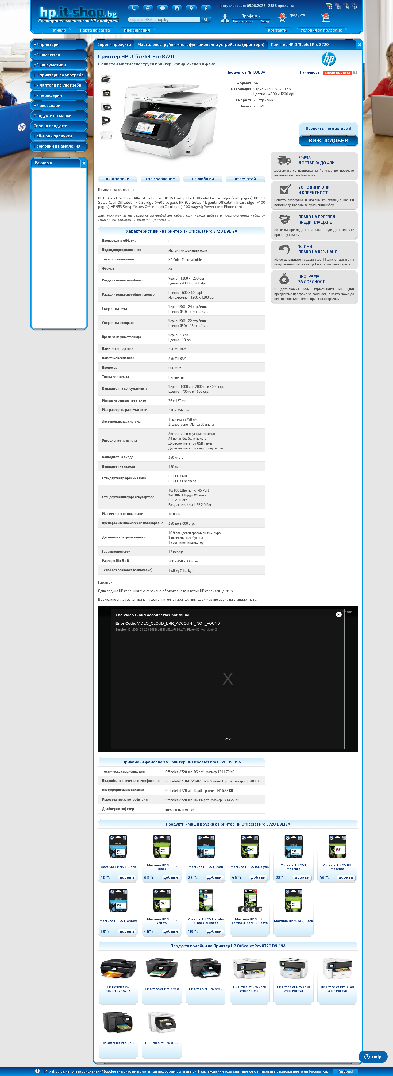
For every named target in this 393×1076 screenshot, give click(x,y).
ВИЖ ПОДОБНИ (329, 140)
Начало (58, 30)
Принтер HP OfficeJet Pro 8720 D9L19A (254, 824)
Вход (265, 21)
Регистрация (243, 21)
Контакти (277, 30)
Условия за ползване (321, 30)
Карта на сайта (95, 30)
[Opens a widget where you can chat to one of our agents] (373, 1057)
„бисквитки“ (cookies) (101, 1071)
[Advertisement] (58, 248)
